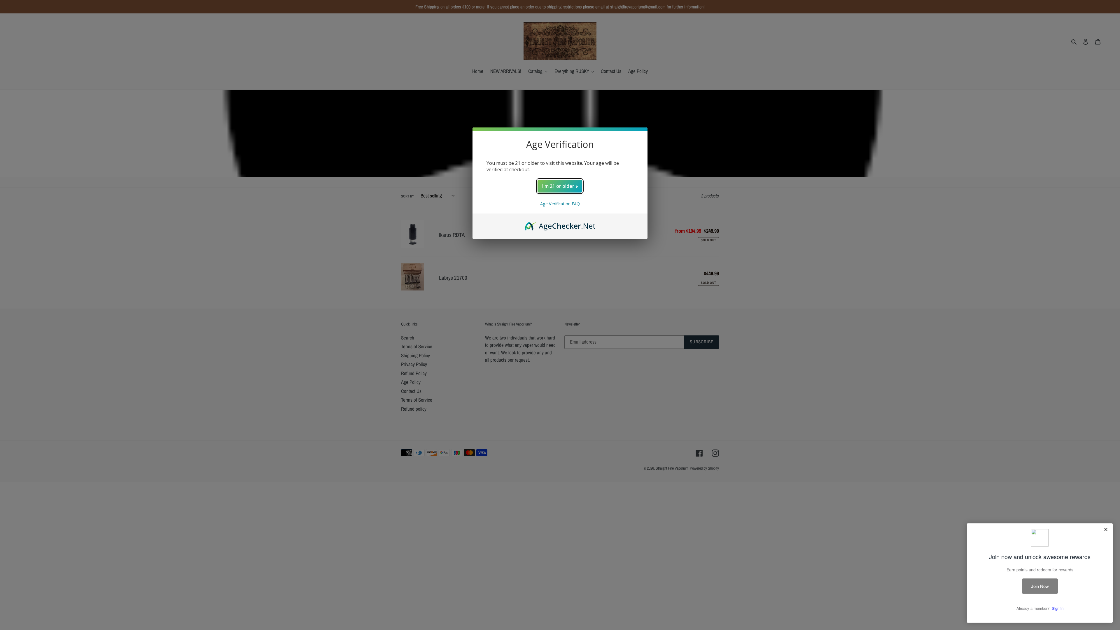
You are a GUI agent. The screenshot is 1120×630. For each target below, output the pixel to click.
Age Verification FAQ (560, 203)
